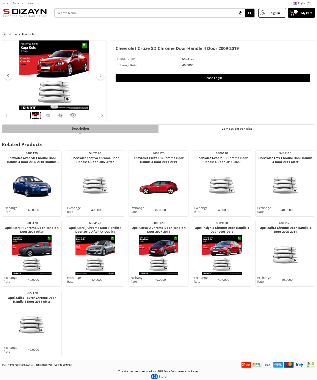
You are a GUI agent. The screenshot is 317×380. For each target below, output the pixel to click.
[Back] (4, 34)
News (30, 3)
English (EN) (304, 3)
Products (18, 3)
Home (5, 3)
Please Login (213, 78)
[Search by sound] (240, 13)
